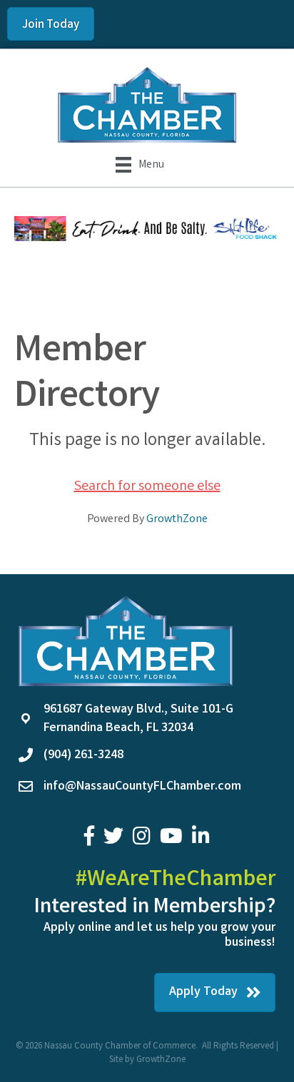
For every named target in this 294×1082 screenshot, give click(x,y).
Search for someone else (147, 486)
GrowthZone (177, 519)
